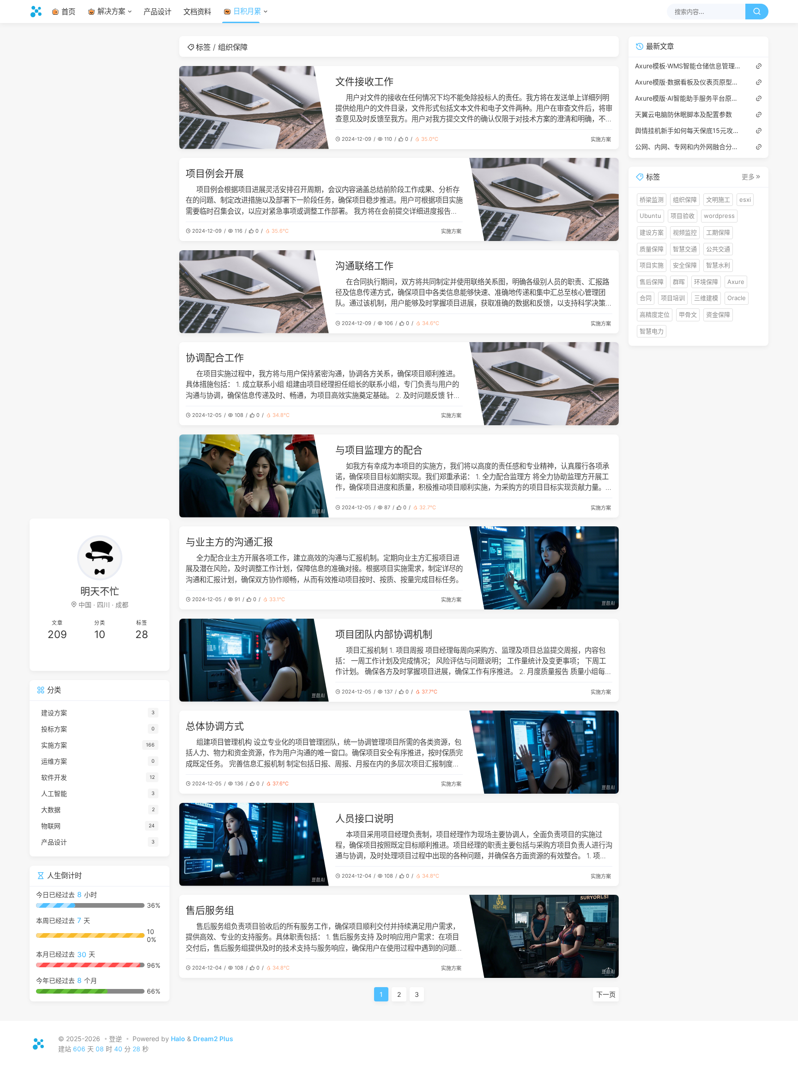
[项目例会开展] (544, 199)
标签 (203, 47)
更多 (748, 177)
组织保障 (685, 199)
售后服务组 (210, 910)
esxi (745, 199)
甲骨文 (688, 314)
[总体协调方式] (544, 752)
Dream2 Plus (213, 1039)
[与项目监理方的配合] (254, 476)
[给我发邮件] (131, 657)
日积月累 (247, 11)
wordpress (719, 215)
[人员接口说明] (254, 844)
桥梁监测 (652, 199)
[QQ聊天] (68, 657)
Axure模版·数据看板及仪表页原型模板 (689, 81)
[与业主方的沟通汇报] (544, 567)
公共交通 (718, 248)
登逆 (115, 1039)
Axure (735, 281)
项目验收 (683, 215)
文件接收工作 (364, 81)
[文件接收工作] (254, 107)
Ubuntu (650, 215)
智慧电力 (652, 330)
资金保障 (718, 314)
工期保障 (718, 232)
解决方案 (111, 11)
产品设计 (157, 11)
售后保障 (652, 281)
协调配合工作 (215, 357)
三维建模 (706, 297)
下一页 (606, 994)
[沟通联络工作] (254, 291)
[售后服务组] (544, 936)
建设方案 (652, 232)
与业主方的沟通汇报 (229, 542)
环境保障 (706, 281)
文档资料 (197, 11)
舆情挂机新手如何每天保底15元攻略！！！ (689, 130)
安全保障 (685, 265)
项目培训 (673, 297)
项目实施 (652, 265)
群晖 (679, 281)
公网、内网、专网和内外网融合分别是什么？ (689, 146)
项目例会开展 (215, 173)
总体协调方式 (215, 726)
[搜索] (756, 11)
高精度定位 (655, 314)
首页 (68, 11)
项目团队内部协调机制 (383, 634)
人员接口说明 (364, 818)
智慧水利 (718, 265)
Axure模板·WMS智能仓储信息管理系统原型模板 (689, 65)
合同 (646, 297)
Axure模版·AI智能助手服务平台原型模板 (689, 98)
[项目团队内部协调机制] (254, 660)
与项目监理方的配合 (379, 450)
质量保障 (652, 248)
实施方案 (601, 139)
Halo (178, 1039)
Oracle (736, 297)
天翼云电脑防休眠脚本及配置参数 (683, 114)
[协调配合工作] (544, 383)
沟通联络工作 (364, 265)
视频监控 (685, 232)
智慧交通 (685, 248)
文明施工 (718, 199)
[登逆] (39, 11)
